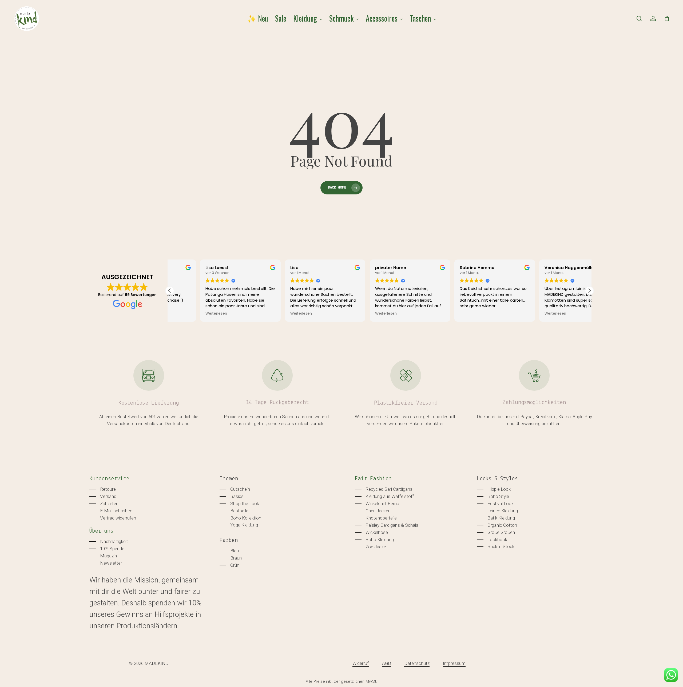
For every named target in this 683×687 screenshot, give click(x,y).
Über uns (101, 531)
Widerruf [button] (360, 663)
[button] (589, 291)
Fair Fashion (373, 479)
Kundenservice (109, 479)
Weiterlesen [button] (186, 313)
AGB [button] (386, 663)
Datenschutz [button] (417, 663)
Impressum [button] (454, 663)
